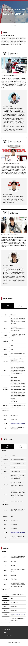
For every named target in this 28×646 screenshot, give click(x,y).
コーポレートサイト (6, 629)
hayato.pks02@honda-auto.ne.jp (18, 423)
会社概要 (4, 632)
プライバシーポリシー (6, 635)
